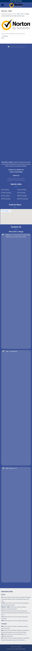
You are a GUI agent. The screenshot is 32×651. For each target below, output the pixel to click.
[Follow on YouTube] (23, 179)
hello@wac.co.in (13, 468)
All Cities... (8, 628)
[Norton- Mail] (16, 24)
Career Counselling (16, 172)
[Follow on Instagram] (11, 179)
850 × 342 (20, 14)
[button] (2, 5)
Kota (7, 603)
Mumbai (13, 597)
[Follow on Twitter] (14, 179)
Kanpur (25, 599)
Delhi (9, 597)
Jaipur (14, 599)
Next (3, 38)
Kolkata (23, 597)
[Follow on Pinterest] (17, 179)
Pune (25, 634)
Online (5, 597)
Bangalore (28, 597)
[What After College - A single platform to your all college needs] (16, 5)
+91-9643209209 (13, 351)
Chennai (18, 597)
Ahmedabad (19, 599)
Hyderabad (4, 599)
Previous (4, 36)
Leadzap (19, 646)
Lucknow (15, 632)
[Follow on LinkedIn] (20, 179)
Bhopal (10, 599)
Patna (19, 632)
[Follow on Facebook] (9, 179)
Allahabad (14, 612)
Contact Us (12, 169)
